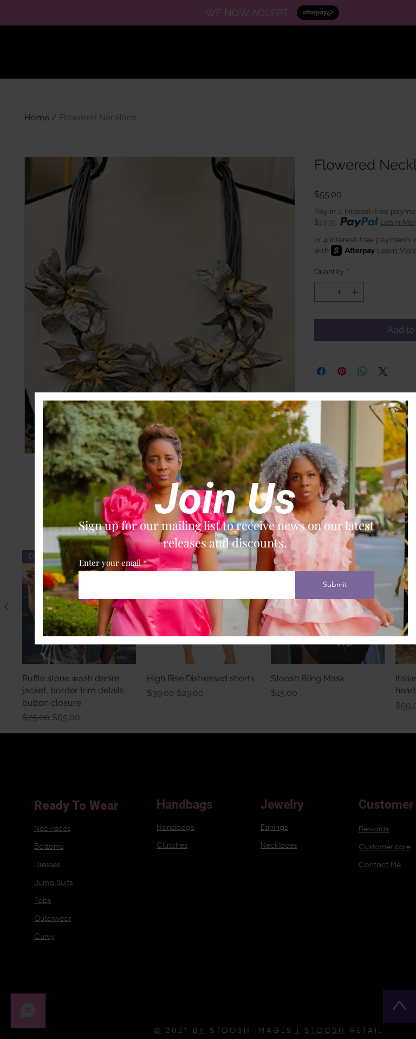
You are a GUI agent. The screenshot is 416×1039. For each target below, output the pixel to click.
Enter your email (110, 563)
